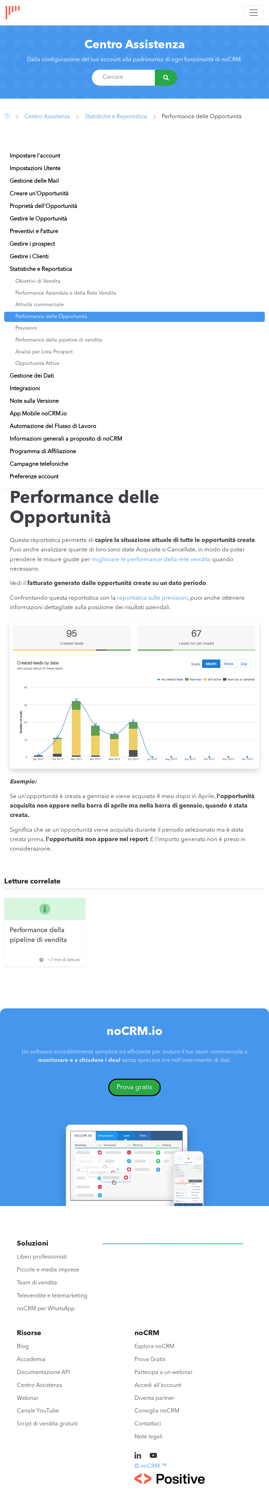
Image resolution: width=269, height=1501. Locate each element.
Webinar (28, 1398)
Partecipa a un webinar (163, 1372)
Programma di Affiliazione (43, 451)
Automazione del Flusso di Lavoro (53, 426)
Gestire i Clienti (29, 257)
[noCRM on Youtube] (153, 1456)
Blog (23, 1347)
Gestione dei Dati (32, 376)
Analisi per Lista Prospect (44, 352)
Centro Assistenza (134, 45)
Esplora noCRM (154, 1347)
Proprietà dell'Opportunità (43, 206)
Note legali (148, 1437)
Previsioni (26, 328)
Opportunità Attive (37, 363)
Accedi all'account (157, 1385)
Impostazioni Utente (35, 168)
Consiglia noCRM (156, 1411)
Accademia (31, 1359)
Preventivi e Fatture (34, 231)
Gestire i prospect (32, 244)
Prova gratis (134, 1087)
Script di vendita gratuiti (47, 1424)
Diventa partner (154, 1398)
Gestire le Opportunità (38, 219)
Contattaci (147, 1424)
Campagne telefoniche (39, 464)
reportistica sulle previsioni (152, 598)
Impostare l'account (35, 156)
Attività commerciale (39, 305)
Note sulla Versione (34, 401)
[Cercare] (166, 78)
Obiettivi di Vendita (38, 281)
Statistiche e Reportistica (116, 117)
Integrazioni (25, 389)
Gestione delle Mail (34, 181)
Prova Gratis (149, 1359)
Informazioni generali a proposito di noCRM (66, 439)
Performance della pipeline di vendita (58, 340)
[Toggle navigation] (253, 13)
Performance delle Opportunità (51, 316)
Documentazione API (43, 1372)
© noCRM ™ (150, 1466)
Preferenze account (34, 477)
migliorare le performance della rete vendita (151, 560)
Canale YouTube (38, 1411)
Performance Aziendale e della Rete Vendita (65, 293)
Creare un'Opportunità (39, 194)
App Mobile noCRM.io (38, 414)
